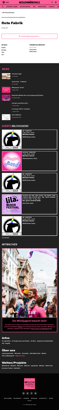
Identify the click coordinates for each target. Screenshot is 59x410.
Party (39, 197)
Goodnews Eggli (16, 74)
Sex (34, 6)
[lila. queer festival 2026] (12, 204)
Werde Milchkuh (16, 115)
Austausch (25, 152)
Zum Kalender (5, 237)
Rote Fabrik (33, 47)
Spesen (51, 398)
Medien (44, 353)
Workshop (53, 197)
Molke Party (49, 365)
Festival (41, 195)
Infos (6, 338)
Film (45, 195)
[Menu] (5, 2)
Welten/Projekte (14, 362)
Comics (52, 6)
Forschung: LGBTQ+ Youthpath (21, 109)
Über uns (8, 350)
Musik (29, 197)
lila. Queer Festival (7, 368)
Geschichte (25, 353)
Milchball (13, 365)
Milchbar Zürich (28, 156)
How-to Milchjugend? (8, 356)
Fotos (29, 400)
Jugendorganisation (7, 353)
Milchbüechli (5, 365)
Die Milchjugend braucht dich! (29, 320)
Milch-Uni (27, 365)
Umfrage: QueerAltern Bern (20, 103)
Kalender (26, 398)
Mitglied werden (20, 356)
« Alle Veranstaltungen (8, 12)
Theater (47, 197)
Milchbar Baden (28, 134)
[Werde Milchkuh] (6, 117)
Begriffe (7, 343)
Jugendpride (34, 365)
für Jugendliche (6, 341)
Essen (36, 195)
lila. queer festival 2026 (31, 200)
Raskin (34, 404)
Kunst (54, 195)
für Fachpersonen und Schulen (21, 341)
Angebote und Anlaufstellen (45, 341)
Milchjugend (8, 398)
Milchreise (20, 365)
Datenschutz (43, 398)
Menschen (42, 6)
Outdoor (34, 197)
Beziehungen (25, 6)
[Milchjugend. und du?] (6, 90)
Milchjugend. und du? (18, 87)
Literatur (25, 197)
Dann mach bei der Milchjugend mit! (41, 328)
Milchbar (41, 365)
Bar (23, 131)
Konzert (49, 195)
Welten (20, 326)
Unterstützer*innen (35, 353)
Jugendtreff (28, 131)
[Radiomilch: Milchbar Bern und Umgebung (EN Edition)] (6, 98)
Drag (33, 195)
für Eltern (33, 341)
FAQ (3, 343)
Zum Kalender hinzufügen (29, 36)
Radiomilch (17, 368)
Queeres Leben (12, 6)
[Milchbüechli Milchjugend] (29, 2)
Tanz (43, 197)
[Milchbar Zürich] (12, 161)
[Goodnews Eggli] (6, 76)
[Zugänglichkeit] (56, 2)
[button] (52, 2)
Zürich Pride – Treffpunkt (19, 81)
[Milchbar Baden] (12, 139)
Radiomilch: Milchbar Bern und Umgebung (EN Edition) (27, 95)
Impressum (34, 398)
